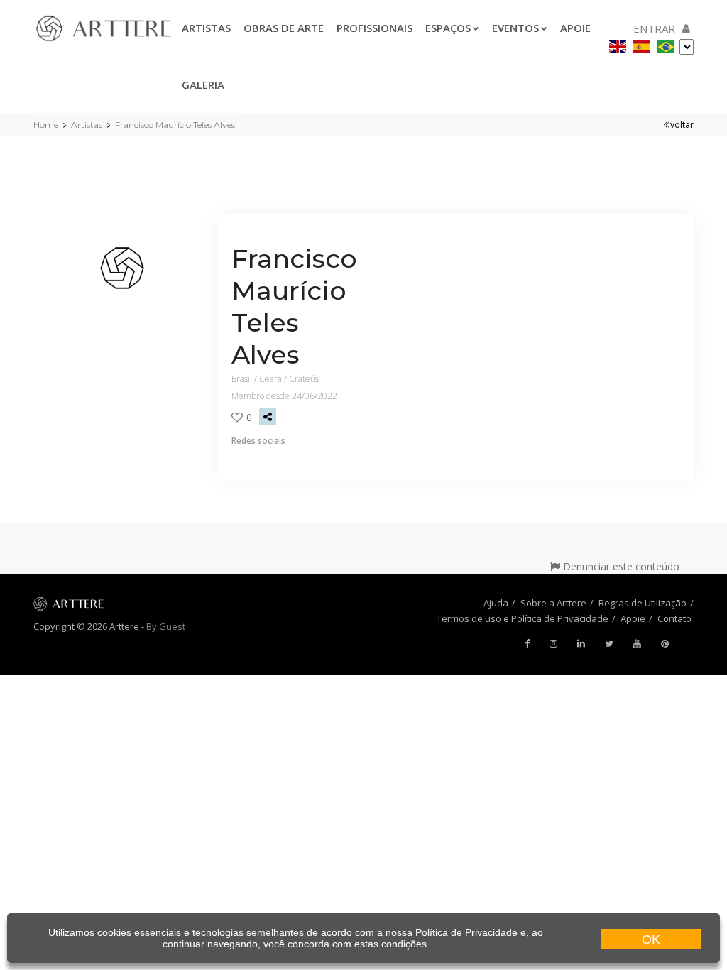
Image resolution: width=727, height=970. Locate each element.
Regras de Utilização (642, 602)
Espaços (448, 28)
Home (45, 124)
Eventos (515, 28)
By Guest (165, 626)
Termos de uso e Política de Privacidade (522, 618)
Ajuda (495, 602)
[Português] (666, 44)
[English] (617, 44)
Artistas (206, 28)
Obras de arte (284, 28)
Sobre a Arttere (553, 602)
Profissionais (374, 28)
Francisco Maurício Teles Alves (175, 124)
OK (651, 939)
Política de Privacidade (466, 932)
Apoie (633, 618)
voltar (682, 125)
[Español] (641, 44)
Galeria (203, 84)
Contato (674, 618)
